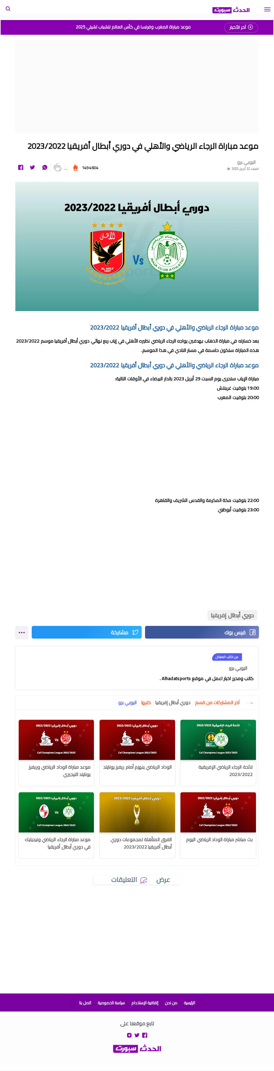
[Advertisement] (137, 86)
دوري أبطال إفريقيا (232, 615)
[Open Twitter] (137, 1035)
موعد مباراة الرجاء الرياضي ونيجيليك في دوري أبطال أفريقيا (58, 843)
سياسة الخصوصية (111, 1003)
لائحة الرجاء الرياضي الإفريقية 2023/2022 (225, 771)
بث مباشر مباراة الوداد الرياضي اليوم (219, 839)
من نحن (171, 1003)
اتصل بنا (85, 1003)
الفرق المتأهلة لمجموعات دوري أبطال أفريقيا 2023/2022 (141, 843)
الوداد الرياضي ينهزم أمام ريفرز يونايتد (137, 767)
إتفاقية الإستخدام (145, 1003)
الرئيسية (189, 1003)
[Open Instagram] (129, 1035)
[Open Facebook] (144, 1035)
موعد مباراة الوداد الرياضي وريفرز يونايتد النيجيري (60, 771)
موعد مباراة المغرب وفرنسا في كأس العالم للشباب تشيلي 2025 (133, 27)
